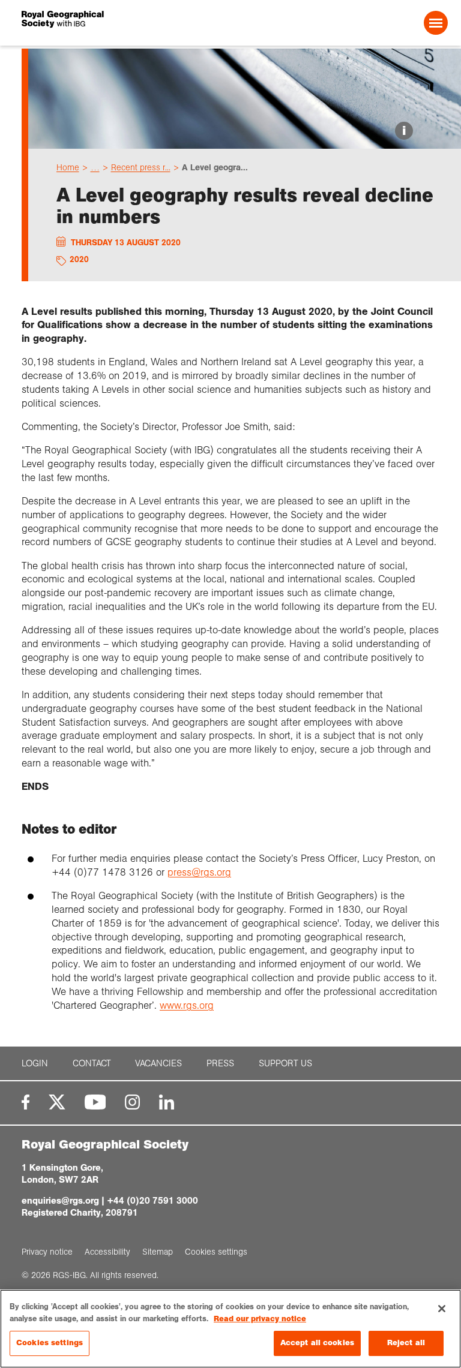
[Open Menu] (436, 23)
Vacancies (158, 1063)
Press (220, 1063)
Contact (92, 1063)
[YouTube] (95, 1102)
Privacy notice (47, 1251)
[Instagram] (132, 1102)
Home (67, 167)
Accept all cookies (317, 1343)
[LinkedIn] (166, 1102)
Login (35, 1063)
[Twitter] (57, 1102)
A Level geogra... (215, 167)
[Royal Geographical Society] (106, 23)
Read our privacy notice (260, 1319)
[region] (230, 1328)
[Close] (442, 1308)
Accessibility (107, 1251)
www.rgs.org (187, 1005)
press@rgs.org (199, 872)
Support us (285, 1063)
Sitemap (157, 1251)
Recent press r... (140, 167)
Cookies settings (49, 1343)
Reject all (406, 1343)
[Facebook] (25, 1102)
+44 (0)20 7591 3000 (152, 1200)
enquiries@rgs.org (60, 1200)
